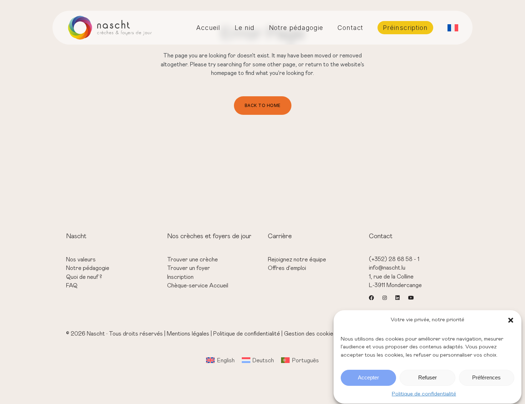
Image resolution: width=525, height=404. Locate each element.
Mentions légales (188, 334)
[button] (510, 320)
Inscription (180, 277)
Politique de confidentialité (424, 394)
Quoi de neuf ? (84, 277)
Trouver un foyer (188, 268)
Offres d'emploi (287, 268)
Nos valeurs (81, 259)
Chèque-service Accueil (197, 285)
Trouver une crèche (192, 259)
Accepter (368, 378)
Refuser (427, 378)
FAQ (72, 285)
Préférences (486, 378)
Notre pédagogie (87, 268)
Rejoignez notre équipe (297, 259)
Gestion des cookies (310, 334)
